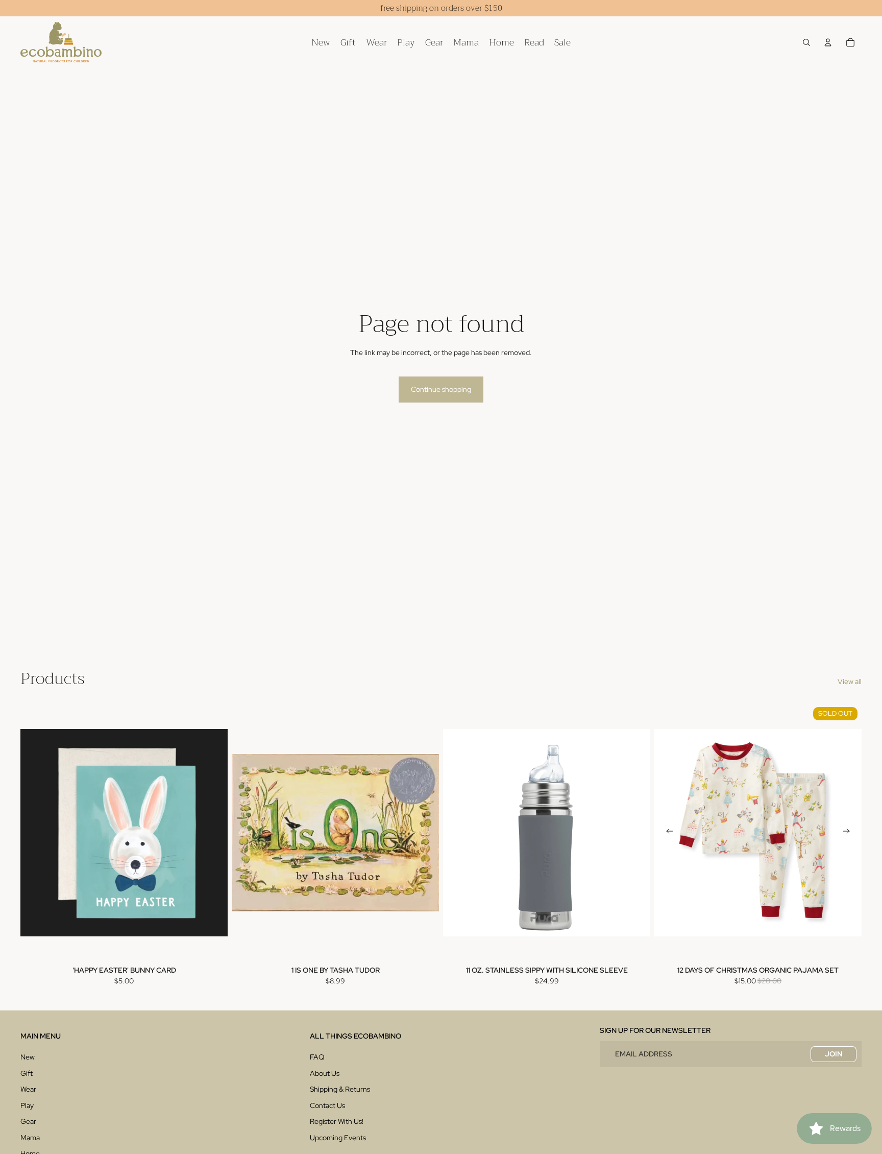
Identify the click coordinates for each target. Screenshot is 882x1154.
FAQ (317, 1057)
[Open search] (806, 42)
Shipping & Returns (340, 1089)
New (27, 1057)
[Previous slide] (669, 832)
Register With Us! (336, 1121)
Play (27, 1105)
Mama (30, 1137)
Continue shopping (441, 389)
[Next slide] (846, 832)
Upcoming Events (338, 1137)
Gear (28, 1121)
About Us (324, 1073)
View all (850, 681)
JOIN (833, 1053)
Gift (26, 1073)
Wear (28, 1089)
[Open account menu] (828, 42)
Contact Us (327, 1105)
